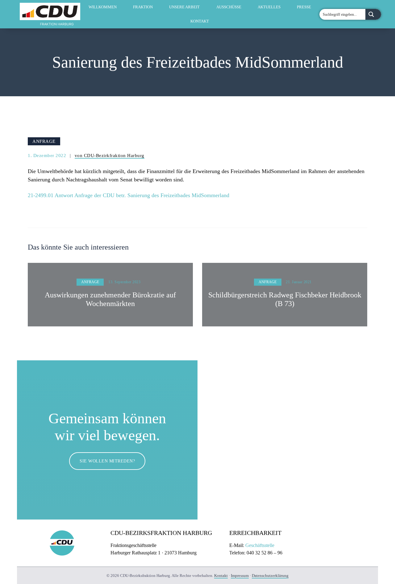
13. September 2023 (124, 282)
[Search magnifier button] (373, 14)
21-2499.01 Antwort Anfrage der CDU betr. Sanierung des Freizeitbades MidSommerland (128, 195)
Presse (304, 7)
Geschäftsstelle (259, 545)
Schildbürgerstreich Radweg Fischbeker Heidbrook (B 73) (284, 299)
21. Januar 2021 (299, 282)
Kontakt (199, 21)
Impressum (240, 575)
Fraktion (143, 7)
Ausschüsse (228, 7)
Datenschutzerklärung (270, 575)
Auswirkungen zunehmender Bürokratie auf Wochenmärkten (110, 299)
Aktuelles (269, 7)
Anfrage (44, 141)
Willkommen (103, 7)
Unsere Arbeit (184, 7)
